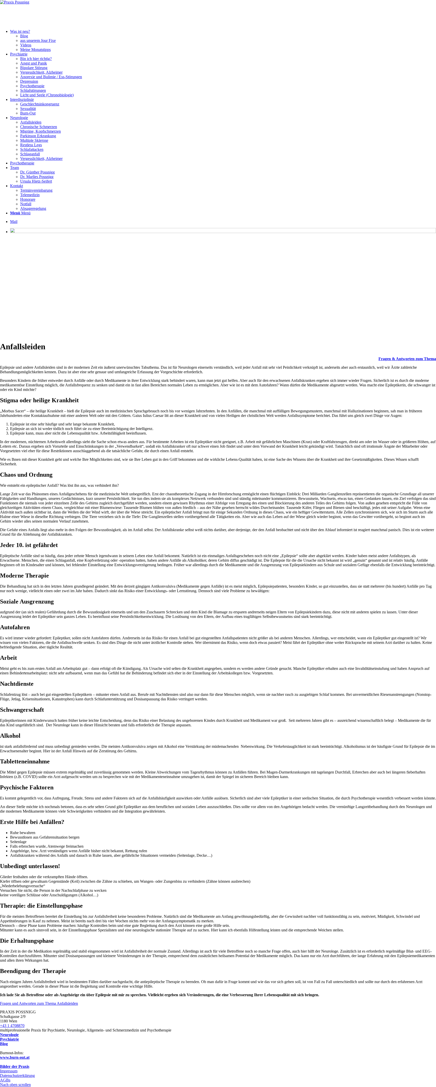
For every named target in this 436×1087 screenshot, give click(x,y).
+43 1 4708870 (12, 1025)
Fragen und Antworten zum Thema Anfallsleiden (39, 1003)
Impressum (8, 1071)
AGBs (5, 1080)
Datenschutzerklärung (17, 1075)
